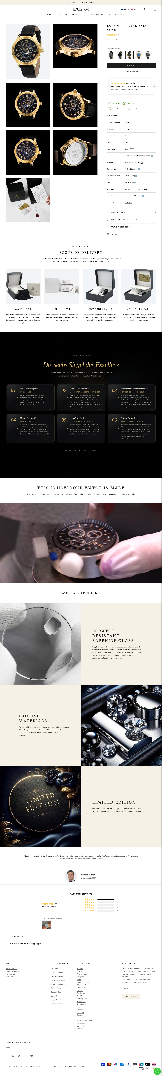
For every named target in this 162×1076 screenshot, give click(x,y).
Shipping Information (58, 972)
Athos (79, 979)
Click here (128, 202)
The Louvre (81, 1001)
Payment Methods (57, 976)
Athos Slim (81, 988)
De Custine (81, 993)
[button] (130, 9)
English (34, 1066)
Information (96, 15)
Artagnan (80, 977)
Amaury (80, 968)
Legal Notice (55, 1000)
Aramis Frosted (82, 974)
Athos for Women (83, 985)
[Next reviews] (154, 86)
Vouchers (9, 977)
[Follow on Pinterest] (25, 1056)
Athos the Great (83, 982)
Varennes (80, 1026)
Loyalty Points (116, 15)
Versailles (80, 1029)
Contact (54, 996)
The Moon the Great (84, 996)
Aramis (79, 971)
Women (50, 15)
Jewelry (63, 15)
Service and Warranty (59, 980)
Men (40, 15)
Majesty (80, 1007)
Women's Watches (13, 971)
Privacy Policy (56, 988)
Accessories (78, 15)
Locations (54, 968)
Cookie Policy (56, 992)
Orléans (80, 1015)
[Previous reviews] (109, 86)
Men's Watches (11, 968)
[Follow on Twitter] (13, 1056)
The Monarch (82, 1004)
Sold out (132, 65)
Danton (80, 990)
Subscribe (131, 996)
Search (8, 1047)
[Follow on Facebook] (7, 1056)
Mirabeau (80, 1010)
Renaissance (82, 1023)
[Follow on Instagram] (19, 1056)
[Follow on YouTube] (31, 1056)
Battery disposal (57, 1004)
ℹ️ (152, 156)
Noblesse (80, 1012)
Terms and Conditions (59, 984)
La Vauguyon (82, 998)
